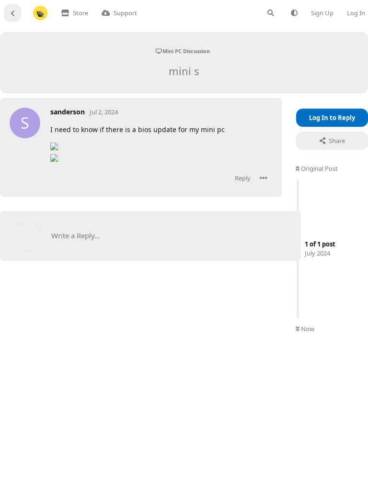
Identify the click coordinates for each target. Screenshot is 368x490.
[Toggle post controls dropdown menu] (263, 178)
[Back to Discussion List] (12, 13)
